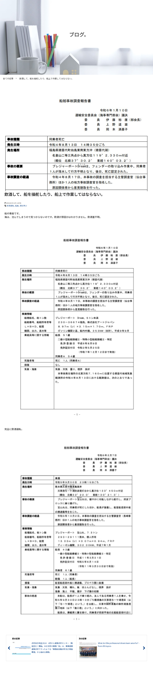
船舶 (17, 205)
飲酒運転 (10, 205)
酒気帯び (23, 205)
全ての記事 (8, 78)
